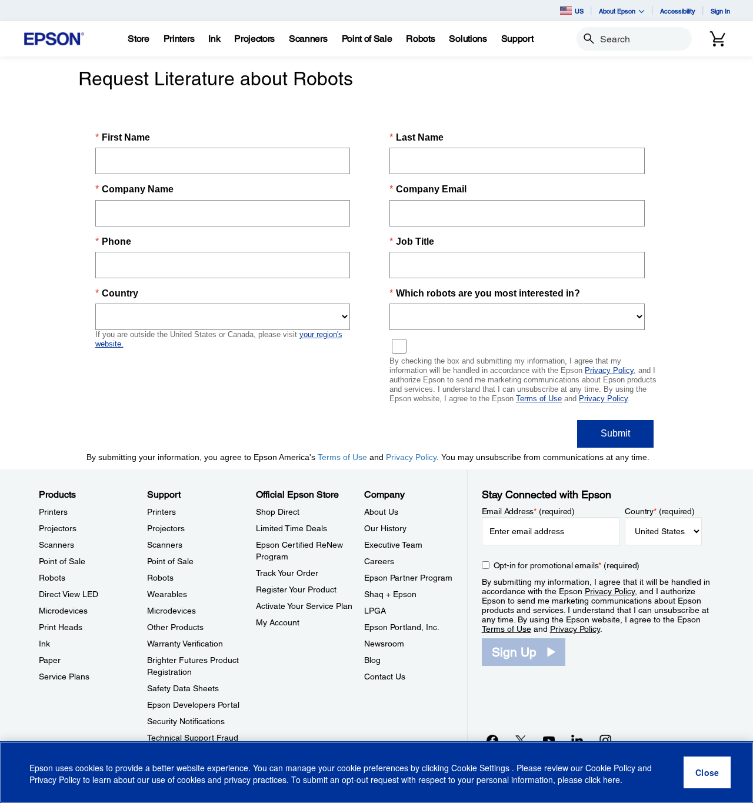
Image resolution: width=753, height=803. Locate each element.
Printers (53, 512)
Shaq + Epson (390, 594)
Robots (52, 577)
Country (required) (660, 511)
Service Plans (64, 676)
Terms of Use (506, 629)
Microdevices (63, 610)
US (579, 11)
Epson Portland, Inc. (401, 627)
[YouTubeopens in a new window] (548, 740)
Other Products (175, 627)
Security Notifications (186, 721)
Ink (44, 643)
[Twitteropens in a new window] (520, 740)
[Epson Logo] (54, 39)
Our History (385, 528)
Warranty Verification (185, 643)
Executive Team (393, 544)
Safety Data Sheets (183, 688)
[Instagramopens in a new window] (605, 740)
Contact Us (384, 676)
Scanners (56, 544)
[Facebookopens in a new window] (492, 740)
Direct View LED (68, 594)
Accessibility (677, 11)
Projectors (57, 528)
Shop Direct (277, 512)
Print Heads (60, 627)
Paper (50, 660)
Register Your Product (296, 589)
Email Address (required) (528, 511)
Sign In (720, 11)
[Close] (707, 772)
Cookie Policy (610, 768)
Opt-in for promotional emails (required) (567, 565)
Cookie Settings (481, 768)
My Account (277, 622)
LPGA (375, 610)
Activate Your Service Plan (304, 606)
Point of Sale (62, 561)
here (611, 780)
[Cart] (717, 39)
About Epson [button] (617, 11)
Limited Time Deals (291, 528)
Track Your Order (287, 573)
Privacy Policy (610, 591)
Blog (372, 660)
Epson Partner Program (408, 577)
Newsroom (384, 643)
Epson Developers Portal (193, 704)
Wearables (167, 594)
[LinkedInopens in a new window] (577, 740)
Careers (379, 561)
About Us (381, 512)
